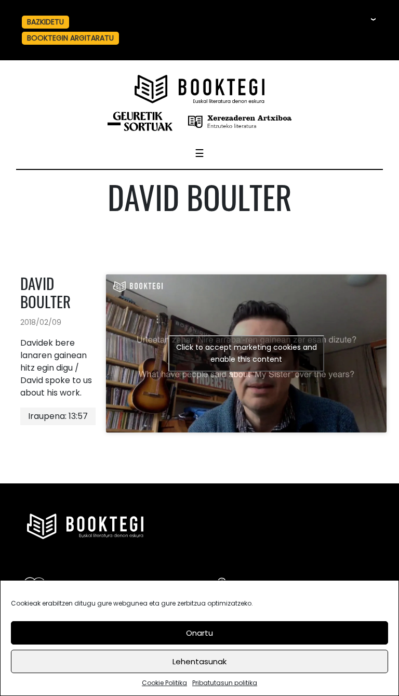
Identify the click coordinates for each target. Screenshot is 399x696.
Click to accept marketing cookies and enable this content (246, 353)
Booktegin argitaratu (70, 38)
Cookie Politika (164, 682)
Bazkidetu (45, 22)
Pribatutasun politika (224, 682)
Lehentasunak (199, 661)
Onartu (199, 632)
